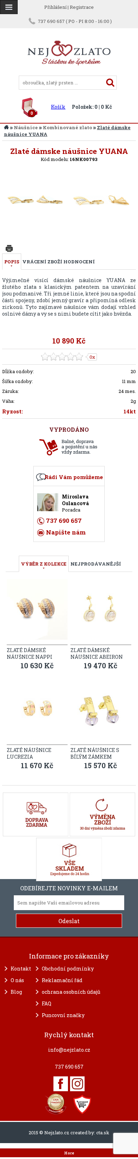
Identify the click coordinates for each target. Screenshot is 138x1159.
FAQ (46, 1003)
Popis (11, 261)
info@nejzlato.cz (69, 1049)
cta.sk (102, 1132)
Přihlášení (55, 7)
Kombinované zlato (67, 127)
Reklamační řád (62, 980)
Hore (69, 1153)
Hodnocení (79, 261)
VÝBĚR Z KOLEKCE (44, 564)
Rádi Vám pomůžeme (74, 476)
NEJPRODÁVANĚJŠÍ (95, 564)
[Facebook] (60, 1083)
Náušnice (26, 127)
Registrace (82, 7)
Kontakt (21, 968)
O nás (17, 980)
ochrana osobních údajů (71, 991)
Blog (16, 991)
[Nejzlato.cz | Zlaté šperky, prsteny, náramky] (68, 72)
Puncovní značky (63, 1015)
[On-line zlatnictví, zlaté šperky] (9, 7)
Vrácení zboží (42, 261)
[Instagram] (77, 1083)
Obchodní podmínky (68, 968)
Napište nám (66, 532)
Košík (58, 106)
